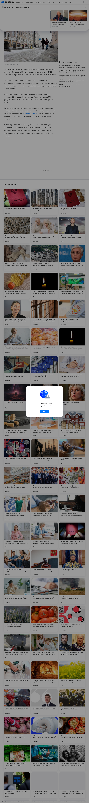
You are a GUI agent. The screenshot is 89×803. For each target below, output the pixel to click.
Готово (44, 411)
